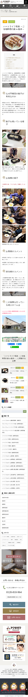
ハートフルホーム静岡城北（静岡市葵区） (12, 459)
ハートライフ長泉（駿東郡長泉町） (11, 452)
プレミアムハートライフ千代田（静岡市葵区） (13, 427)
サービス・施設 (10, 7)
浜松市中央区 (5, 497)
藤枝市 (3, 517)
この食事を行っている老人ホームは (14, 68)
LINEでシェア (15, 347)
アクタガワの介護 (24, 7)
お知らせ (3, 7)
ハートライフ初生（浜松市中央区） (11, 442)
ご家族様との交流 (11, 542)
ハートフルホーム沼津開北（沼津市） (11, 488)
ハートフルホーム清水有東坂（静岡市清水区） (13, 478)
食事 (10, 10)
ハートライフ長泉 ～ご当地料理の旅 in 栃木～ (9, 11)
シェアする (12, 344)
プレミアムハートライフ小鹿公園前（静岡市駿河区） (13, 431)
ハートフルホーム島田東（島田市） (11, 456)
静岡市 (3, 504)
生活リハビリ (19, 536)
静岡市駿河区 (5, 511)
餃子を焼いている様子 (10, 59)
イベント (4, 542)
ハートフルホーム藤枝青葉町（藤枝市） (12, 420)
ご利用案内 (18, 542)
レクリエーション (5, 539)
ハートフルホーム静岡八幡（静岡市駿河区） (13, 466)
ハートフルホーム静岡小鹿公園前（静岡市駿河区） (13, 470)
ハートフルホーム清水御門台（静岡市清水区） (13, 474)
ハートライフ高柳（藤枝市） (9, 446)
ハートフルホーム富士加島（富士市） (11, 484)
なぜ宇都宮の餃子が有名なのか (13, 57)
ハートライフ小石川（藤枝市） (9, 449)
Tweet (20, 344)
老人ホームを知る (17, 7)
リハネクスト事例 (5, 536)
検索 (25, 411)
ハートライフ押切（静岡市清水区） (11, 439)
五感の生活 (13, 536)
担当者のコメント (9, 66)
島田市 (3, 501)
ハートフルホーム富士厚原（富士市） (11, 481)
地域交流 (16, 539)
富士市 (3, 521)
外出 (21, 539)
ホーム (2, 10)
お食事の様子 (8, 62)
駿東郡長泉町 (5, 527)
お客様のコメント (9, 64)
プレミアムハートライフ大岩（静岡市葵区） (13, 423)
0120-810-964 (14, 592)
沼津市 (3, 524)
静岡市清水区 (5, 514)
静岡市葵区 (5, 507)
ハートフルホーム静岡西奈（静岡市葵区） (12, 462)
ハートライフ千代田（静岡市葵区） (11, 435)
